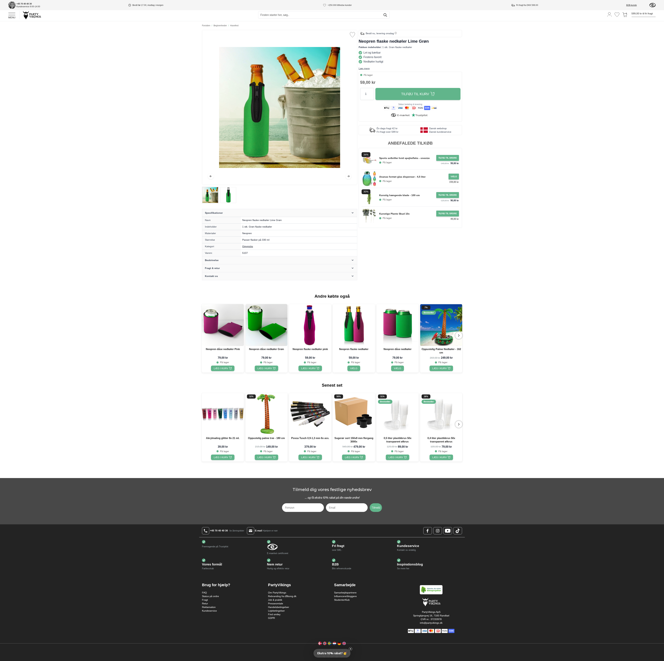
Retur (205, 603)
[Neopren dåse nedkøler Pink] (223, 325)
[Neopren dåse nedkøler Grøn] (267, 325)
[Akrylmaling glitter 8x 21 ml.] (223, 414)
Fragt (205, 599)
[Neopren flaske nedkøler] (354, 325)
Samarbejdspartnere (345, 592)
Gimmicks (247, 246)
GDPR (271, 618)
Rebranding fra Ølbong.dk (282, 596)
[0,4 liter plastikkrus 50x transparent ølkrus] (441, 414)
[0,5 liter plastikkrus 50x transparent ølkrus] (398, 414)
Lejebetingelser (276, 610)
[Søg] (385, 15)
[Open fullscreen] (279, 107)
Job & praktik (275, 599)
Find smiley (274, 614)
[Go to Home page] (32, 15)
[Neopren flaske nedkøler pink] (310, 325)
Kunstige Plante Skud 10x (394, 213)
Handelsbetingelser (278, 607)
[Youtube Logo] (447, 530)
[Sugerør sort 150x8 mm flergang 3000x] (354, 414)
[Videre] (348, 176)
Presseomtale (275, 603)
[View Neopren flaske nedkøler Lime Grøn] (210, 195)
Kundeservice (209, 610)
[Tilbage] (211, 176)
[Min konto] (609, 14)
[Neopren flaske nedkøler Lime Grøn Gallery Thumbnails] (219, 195)
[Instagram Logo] (437, 530)
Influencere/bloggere (345, 596)
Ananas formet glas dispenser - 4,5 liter (402, 176)
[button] (332, 653)
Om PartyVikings (277, 592)
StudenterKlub (342, 599)
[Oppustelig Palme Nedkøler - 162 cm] (441, 325)
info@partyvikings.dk (431, 622)
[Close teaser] (350, 649)
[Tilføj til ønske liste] (352, 34)
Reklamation (209, 607)
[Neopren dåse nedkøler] (398, 325)
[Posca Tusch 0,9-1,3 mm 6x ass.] (310, 414)
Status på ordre (210, 596)
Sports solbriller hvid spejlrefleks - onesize (404, 158)
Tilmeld (375, 507)
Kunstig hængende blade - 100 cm (399, 195)
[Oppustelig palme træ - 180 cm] (267, 414)
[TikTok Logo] (457, 530)
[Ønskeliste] (617, 14)
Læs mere (364, 68)
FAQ (204, 592)
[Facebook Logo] (427, 530)
